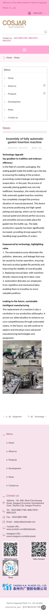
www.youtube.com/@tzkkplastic (21, 529)
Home (9, 58)
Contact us (13, 117)
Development (14, 102)
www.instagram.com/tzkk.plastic (21, 536)
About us (12, 86)
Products (12, 94)
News (17, 58)
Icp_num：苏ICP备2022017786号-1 (28, 607)
